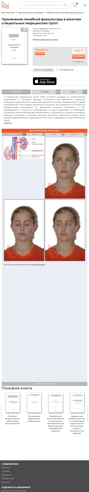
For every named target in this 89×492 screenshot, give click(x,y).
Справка (6, 471)
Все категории (8, 12)
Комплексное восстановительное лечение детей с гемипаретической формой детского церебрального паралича (55, 424)
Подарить (78, 62)
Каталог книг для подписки (14, 491)
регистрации (39, 264)
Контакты (6, 467)
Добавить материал (44, 384)
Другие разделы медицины (30, 12)
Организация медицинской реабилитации (34, 419)
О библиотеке (8, 478)
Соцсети (5, 482)
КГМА (47, 31)
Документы (7, 475)
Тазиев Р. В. (43, 28)
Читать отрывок (43, 70)
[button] (85, 5)
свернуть (8, 123)
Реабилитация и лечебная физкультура (65, 12)
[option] (13, 409)
